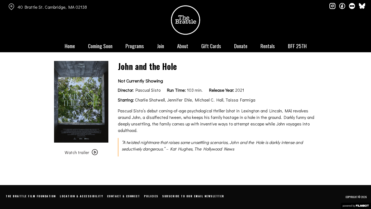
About (182, 46)
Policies (151, 196)
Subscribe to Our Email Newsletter (193, 196)
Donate (240, 46)
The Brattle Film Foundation (31, 196)
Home (70, 46)
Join (160, 46)
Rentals (267, 46)
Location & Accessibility (81, 196)
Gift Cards (211, 46)
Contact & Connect (123, 196)
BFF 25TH (297, 46)
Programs (134, 46)
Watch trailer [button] (77, 152)
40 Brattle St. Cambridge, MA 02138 (52, 7)
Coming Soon (100, 46)
